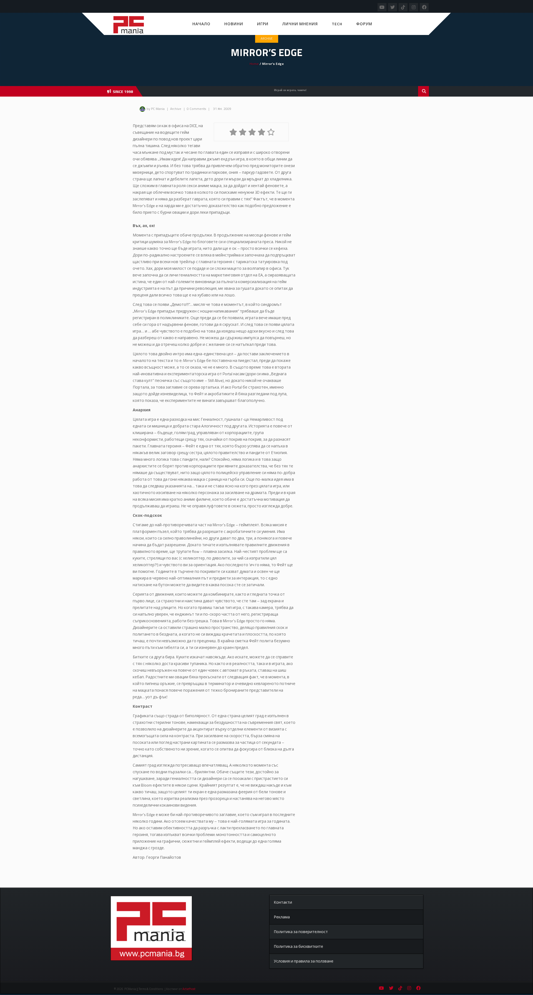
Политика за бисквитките (298, 946)
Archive (267, 38)
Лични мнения (300, 24)
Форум (364, 24)
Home (254, 63)
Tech (337, 24)
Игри (262, 24)
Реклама (282, 917)
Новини (233, 24)
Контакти (283, 902)
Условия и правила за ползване (303, 961)
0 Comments (196, 108)
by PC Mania (156, 108)
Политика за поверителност (301, 931)
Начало (201, 24)
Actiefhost (188, 989)
